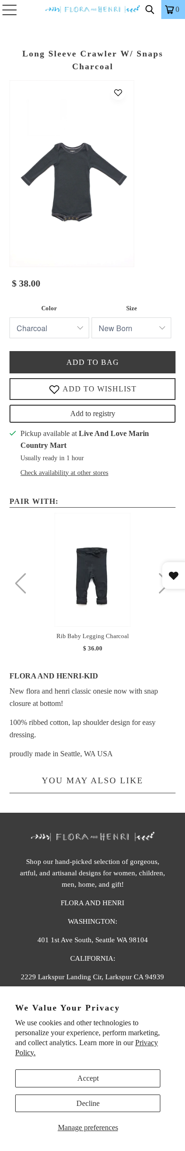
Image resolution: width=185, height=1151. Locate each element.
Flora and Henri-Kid (53, 676)
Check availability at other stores (64, 472)
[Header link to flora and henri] (92, 9)
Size (131, 308)
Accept (88, 1078)
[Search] (150, 9)
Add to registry (92, 413)
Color (49, 308)
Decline (88, 1103)
